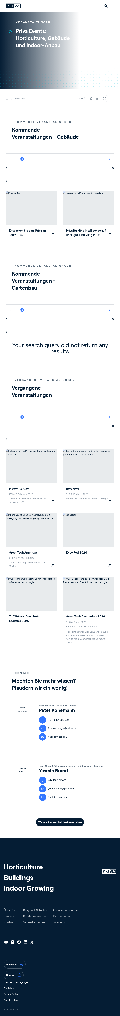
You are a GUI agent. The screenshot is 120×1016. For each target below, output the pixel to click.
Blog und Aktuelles (35, 910)
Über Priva (10, 910)
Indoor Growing (29, 888)
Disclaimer (9, 988)
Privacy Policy (11, 994)
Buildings (18, 878)
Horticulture (23, 867)
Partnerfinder (61, 916)
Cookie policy (11, 1000)
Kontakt (9, 922)
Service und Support (66, 910)
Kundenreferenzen (35, 916)
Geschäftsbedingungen (16, 982)
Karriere (9, 916)
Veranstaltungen (34, 922)
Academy (59, 922)
